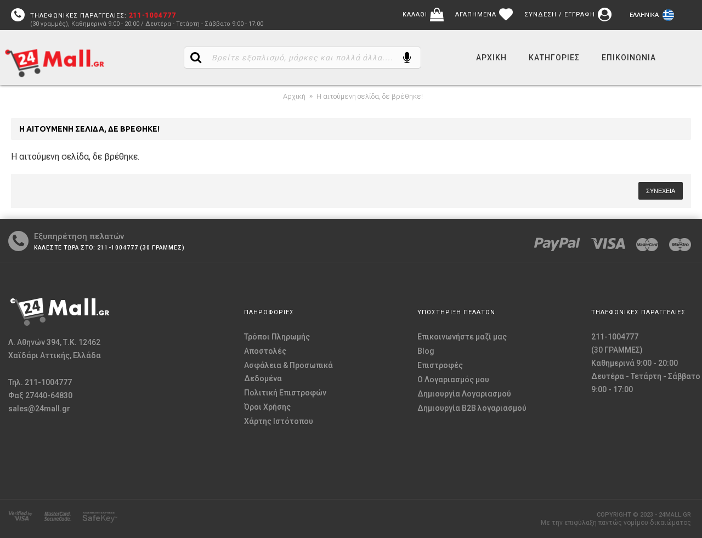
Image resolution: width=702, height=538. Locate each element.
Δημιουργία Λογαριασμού (464, 393)
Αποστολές (265, 351)
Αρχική (294, 96)
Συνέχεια (660, 191)
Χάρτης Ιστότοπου (278, 421)
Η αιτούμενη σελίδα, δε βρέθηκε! (369, 96)
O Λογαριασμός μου (453, 379)
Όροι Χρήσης (267, 407)
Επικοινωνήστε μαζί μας (462, 336)
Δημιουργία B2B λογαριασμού (471, 408)
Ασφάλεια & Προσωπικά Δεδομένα (288, 372)
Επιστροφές (440, 365)
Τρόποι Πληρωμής (277, 336)
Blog (425, 351)
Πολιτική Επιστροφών (285, 392)
